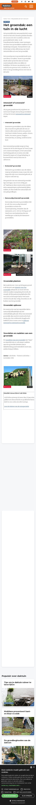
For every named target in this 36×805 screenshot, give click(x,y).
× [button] (34, 767)
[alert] (18, 785)
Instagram (25, 1)
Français (15, 1)
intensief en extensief (23, 114)
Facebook (22, 1)
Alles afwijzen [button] (27, 796)
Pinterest (32, 1)
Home (5, 18)
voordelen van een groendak (15, 340)
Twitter (29, 1)
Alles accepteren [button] (10, 796)
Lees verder (28, 783)
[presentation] (18, 692)
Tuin (9, 18)
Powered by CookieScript (18, 803)
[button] (18, 785)
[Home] (8, 6)
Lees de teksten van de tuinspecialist (16, 406)
